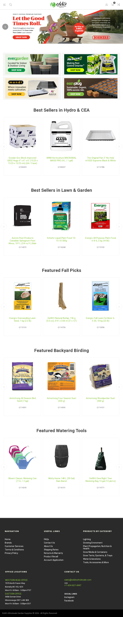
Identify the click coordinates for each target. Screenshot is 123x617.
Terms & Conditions (14, 549)
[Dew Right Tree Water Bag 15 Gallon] (100, 456)
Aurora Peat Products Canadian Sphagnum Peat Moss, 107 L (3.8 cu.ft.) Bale (22, 241)
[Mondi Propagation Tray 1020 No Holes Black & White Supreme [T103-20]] (100, 135)
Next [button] (118, 27)
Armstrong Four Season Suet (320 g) (61, 399)
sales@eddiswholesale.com (77, 580)
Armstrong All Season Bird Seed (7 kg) (22, 399)
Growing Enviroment (92, 543)
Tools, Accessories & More (96, 562)
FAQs (46, 539)
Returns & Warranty (53, 553)
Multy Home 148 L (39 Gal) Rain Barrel (61, 479)
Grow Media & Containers (95, 552)
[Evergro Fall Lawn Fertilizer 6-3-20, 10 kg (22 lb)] (100, 296)
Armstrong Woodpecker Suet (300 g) (100, 399)
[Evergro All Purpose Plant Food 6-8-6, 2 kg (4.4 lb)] (100, 215)
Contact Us (49, 543)
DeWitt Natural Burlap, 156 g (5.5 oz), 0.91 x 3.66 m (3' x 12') (61, 319)
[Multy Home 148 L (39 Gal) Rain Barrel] (61, 456)
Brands (8, 543)
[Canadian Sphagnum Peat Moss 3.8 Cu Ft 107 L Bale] (22, 215)
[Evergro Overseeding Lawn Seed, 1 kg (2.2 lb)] (22, 296)
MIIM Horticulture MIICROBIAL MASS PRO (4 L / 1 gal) (61, 159)
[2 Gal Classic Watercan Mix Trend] (22, 456)
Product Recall (51, 556)
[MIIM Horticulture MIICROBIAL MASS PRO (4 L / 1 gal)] (61, 135)
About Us (48, 546)
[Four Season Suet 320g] (61, 376)
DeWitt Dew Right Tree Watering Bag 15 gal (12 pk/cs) (100, 479)
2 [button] (64, 39)
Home (7, 539)
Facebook (69, 600)
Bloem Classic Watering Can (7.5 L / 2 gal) (23, 479)
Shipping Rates (51, 549)
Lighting (87, 539)
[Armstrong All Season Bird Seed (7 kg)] (22, 376)
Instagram (69, 597)
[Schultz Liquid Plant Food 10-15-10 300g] (61, 215)
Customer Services (14, 546)
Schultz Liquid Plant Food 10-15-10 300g (61, 239)
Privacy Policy (11, 553)
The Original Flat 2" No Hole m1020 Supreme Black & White (100, 159)
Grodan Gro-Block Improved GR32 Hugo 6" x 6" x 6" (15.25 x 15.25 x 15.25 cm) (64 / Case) (22, 161)
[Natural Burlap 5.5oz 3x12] (61, 296)
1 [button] (59, 39)
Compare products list (119, 5)
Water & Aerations (92, 559)
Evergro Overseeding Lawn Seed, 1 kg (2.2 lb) (22, 319)
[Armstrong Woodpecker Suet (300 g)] (100, 376)
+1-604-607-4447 (72, 585)
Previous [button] (5, 27)
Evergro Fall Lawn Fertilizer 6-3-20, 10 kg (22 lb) (100, 319)
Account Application (53, 560)
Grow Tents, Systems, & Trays (97, 555)
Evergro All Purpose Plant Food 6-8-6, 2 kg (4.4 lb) (100, 239)
